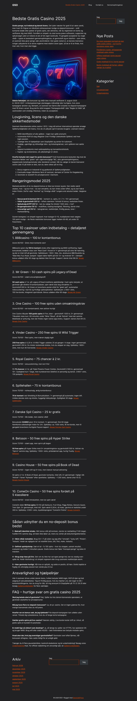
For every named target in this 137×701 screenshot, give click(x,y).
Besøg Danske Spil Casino (60, 427)
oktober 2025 (17, 676)
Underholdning (18, 646)
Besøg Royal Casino (31, 374)
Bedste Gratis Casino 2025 (75, 5)
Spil (98, 86)
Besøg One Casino (19, 321)
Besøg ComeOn (73, 510)
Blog (90, 5)
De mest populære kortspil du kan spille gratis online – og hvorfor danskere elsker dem (110, 43)
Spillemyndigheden (25, 586)
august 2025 (17, 683)
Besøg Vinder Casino (44, 348)
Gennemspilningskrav (115, 5)
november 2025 (18, 672)
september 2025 (19, 679)
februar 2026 (17, 666)
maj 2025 (16, 689)
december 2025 (18, 669)
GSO (15, 5)
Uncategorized (102, 90)
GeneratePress (78, 698)
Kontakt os (99, 5)
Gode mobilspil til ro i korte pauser (110, 62)
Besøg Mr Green (74, 292)
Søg (98, 17)
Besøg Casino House (20, 480)
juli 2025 (15, 686)
